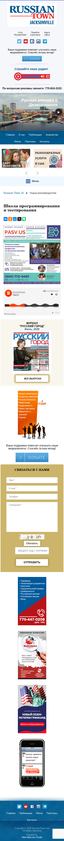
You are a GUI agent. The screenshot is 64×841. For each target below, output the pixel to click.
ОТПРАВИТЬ (32, 562)
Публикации (35, 134)
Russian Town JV (14, 193)
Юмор (17, 141)
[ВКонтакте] (6, 219)
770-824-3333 (53, 88)
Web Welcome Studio (32, 837)
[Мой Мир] (15, 219)
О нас (22, 134)
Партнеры (30, 141)
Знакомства (52, 134)
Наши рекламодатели (43, 193)
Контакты (45, 141)
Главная (10, 134)
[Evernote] (24, 219)
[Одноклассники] (10, 219)
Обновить (32, 543)
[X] (19, 219)
